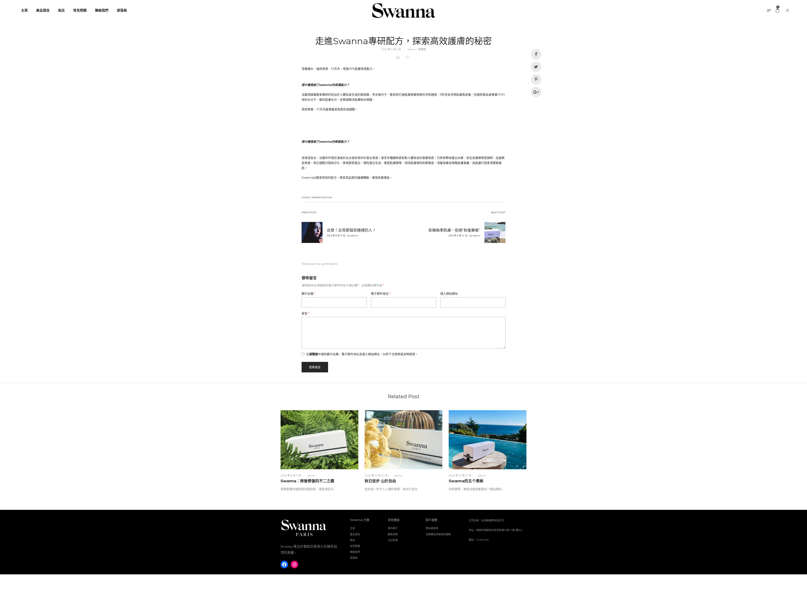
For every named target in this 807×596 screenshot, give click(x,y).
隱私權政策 (432, 528)
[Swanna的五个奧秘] (487, 439)
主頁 (352, 528)
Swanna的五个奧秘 (466, 481)
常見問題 (355, 546)
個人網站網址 (449, 293)
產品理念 (355, 534)
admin (409, 49)
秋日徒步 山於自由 (380, 481)
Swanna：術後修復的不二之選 (307, 481)
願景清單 (393, 534)
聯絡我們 (355, 552)
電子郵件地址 (380, 293)
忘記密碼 (393, 540)
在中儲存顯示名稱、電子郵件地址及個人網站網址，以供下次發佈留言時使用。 (362, 354)
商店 (352, 540)
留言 (305, 313)
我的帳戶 (393, 528)
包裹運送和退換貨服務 (438, 534)
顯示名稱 (308, 293)
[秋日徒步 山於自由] (403, 439)
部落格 (422, 49)
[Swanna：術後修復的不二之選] (319, 439)
